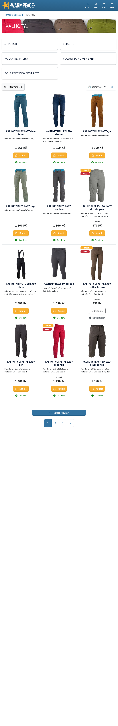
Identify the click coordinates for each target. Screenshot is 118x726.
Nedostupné (97, 310)
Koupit (23, 155)
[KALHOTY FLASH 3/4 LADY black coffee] (97, 341)
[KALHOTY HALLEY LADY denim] (59, 111)
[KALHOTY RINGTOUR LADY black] (21, 263)
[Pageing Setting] (112, 86)
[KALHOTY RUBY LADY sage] (21, 186)
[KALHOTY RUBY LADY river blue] (21, 111)
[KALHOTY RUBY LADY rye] (97, 111)
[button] (96, 5)
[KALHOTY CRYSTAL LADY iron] (21, 341)
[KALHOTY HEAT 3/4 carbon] (59, 263)
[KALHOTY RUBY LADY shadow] (59, 186)
